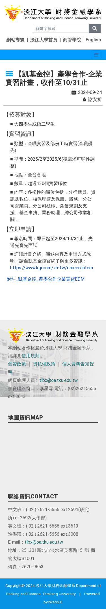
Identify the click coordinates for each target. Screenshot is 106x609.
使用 (26, 355)
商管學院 (72, 39)
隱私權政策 (44, 364)
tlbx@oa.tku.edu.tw (58, 380)
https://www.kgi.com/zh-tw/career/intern (51, 267)
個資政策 (17, 364)
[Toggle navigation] (96, 54)
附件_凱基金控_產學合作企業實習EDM (46, 279)
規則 (35, 355)
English (93, 39)
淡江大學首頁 (43, 39)
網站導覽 (16, 39)
